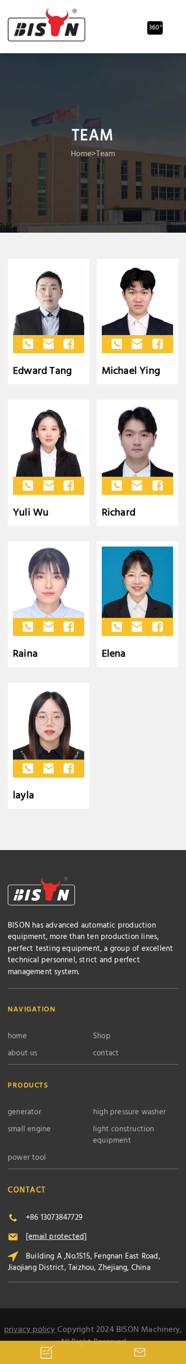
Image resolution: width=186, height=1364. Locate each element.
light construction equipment (123, 1135)
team (106, 154)
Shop (102, 1036)
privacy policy (29, 1330)
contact (106, 1053)
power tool (27, 1158)
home (81, 154)
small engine (29, 1129)
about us (23, 1053)
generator (24, 1112)
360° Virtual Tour (156, 28)
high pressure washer (129, 1112)
